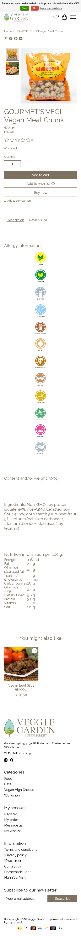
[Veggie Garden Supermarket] (16, 17)
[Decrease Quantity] (8, 163)
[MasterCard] (33, 928)
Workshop (12, 795)
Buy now (40, 193)
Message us (13, 825)
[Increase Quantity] (17, 163)
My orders (12, 820)
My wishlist (12, 831)
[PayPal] (26, 928)
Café (7, 784)
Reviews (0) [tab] (38, 220)
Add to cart (40, 175)
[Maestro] (53, 928)
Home (8, 31)
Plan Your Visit (15, 877)
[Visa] (40, 928)
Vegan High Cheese (19, 790)
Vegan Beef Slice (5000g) (21, 687)
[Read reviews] (17, 140)
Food (8, 779)
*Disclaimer (12, 861)
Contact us (12, 866)
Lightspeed (15, 922)
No (34, 8)
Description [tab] (15, 220)
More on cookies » (51, 8)
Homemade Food (18, 872)
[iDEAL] (19, 928)
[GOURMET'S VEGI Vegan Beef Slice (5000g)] (21, 664)
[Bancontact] (46, 928)
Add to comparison (19, 200)
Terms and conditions (20, 850)
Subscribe (62, 899)
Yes (24, 8)
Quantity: (10, 156)
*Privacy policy (15, 855)
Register (10, 814)
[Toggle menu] (73, 17)
